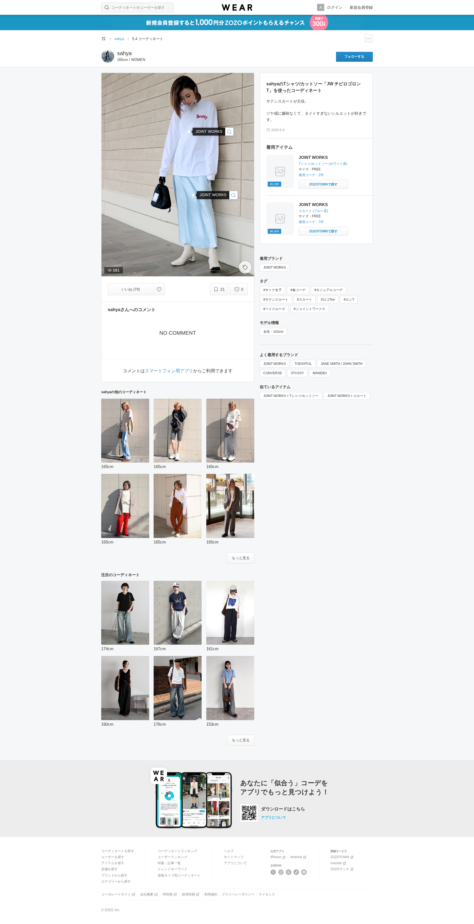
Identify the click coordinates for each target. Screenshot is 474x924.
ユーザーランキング (172, 857)
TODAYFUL (303, 364)
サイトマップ (234, 857)
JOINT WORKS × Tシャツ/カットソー (290, 396)
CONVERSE (272, 373)
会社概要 (146, 894)
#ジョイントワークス (309, 309)
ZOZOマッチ (340, 869)
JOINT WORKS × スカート (346, 396)
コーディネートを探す (117, 851)
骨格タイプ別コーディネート (179, 875)
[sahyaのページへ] (107, 56)
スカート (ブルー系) (313, 211)
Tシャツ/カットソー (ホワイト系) (323, 164)
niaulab (336, 863)
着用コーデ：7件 (311, 222)
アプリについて (273, 817)
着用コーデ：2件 (311, 175)
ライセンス (267, 894)
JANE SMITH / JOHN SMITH (342, 364)
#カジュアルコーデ (328, 290)
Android (296, 857)
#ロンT (349, 300)
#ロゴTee (328, 300)
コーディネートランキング (177, 851)
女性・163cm (273, 332)
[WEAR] (237, 7)
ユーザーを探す (112, 857)
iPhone (275, 857)
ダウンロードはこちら (283, 809)
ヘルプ (229, 851)
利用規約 (211, 894)
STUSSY (297, 373)
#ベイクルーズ (274, 309)
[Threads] (289, 872)
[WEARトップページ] (103, 38)
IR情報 (168, 894)
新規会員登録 (361, 7)
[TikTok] (296, 872)
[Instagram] (281, 872)
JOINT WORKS (313, 157)
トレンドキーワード (172, 869)
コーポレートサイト (116, 894)
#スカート (304, 300)
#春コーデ (298, 290)
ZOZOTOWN (340, 857)
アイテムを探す (112, 863)
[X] (273, 872)
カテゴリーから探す (116, 881)
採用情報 (188, 894)
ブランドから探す (114, 875)
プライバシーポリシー (238, 894)
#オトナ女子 (272, 290)
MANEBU (320, 373)
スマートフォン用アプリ (169, 371)
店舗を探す (109, 869)
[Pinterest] (304, 872)
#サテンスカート (275, 300)
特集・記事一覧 (169, 863)
